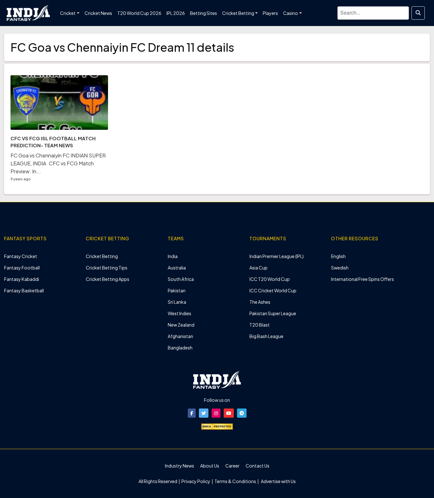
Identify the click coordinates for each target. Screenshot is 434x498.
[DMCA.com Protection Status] (217, 426)
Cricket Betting (102, 256)
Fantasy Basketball (24, 290)
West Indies (179, 313)
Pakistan (177, 290)
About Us (209, 465)
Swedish (340, 267)
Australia (177, 267)
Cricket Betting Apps (107, 279)
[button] (192, 413)
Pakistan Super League (272, 313)
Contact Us (257, 465)
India (173, 256)
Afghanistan (180, 336)
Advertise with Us (278, 481)
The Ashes (259, 302)
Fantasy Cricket (20, 256)
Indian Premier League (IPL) (276, 256)
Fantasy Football (22, 267)
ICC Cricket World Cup (272, 290)
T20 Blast (259, 325)
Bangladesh (180, 347)
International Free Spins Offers (362, 279)
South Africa (181, 279)
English (338, 256)
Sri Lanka (177, 302)
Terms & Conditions (235, 481)
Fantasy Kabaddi (21, 279)
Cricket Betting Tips (106, 267)
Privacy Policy (196, 481)
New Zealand (181, 325)
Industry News (179, 465)
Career (232, 465)
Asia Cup (258, 267)
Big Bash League (266, 336)
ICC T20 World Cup (269, 279)
